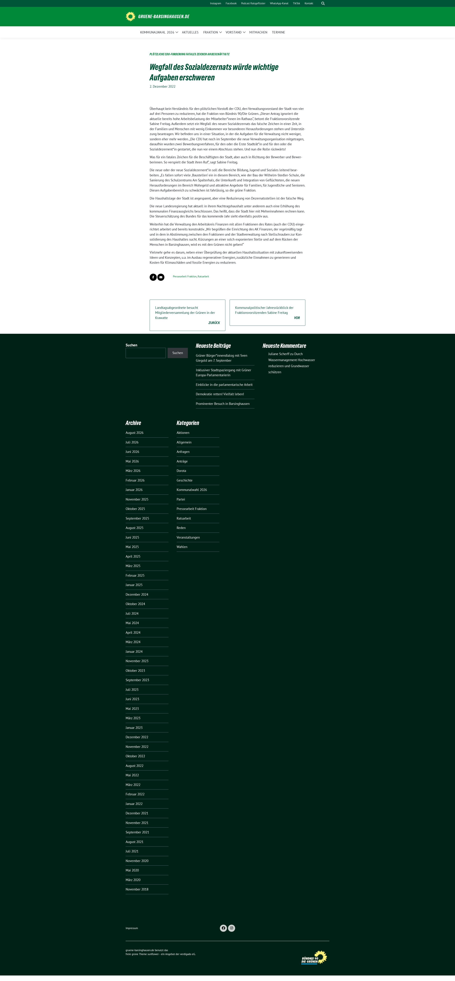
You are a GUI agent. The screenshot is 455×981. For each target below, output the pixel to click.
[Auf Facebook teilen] (153, 277)
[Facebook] (223, 928)
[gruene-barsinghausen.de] (130, 16)
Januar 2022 (134, 804)
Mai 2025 (132, 547)
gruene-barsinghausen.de (163, 16)
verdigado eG (187, 954)
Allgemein (184, 442)
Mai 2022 (132, 775)
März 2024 (133, 642)
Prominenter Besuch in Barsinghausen (223, 404)
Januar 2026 (134, 490)
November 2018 (137, 889)
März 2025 (133, 566)
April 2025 (133, 556)
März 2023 (133, 718)
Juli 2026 (132, 442)
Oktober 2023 (135, 670)
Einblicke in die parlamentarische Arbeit (224, 384)
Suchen (131, 345)
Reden (181, 528)
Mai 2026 (132, 461)
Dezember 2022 (137, 737)
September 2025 (137, 518)
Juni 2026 (132, 452)
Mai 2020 (132, 870)
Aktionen (183, 432)
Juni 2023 (132, 699)
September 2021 (137, 832)
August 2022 (134, 766)
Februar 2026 (135, 480)
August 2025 (134, 528)
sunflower (153, 954)
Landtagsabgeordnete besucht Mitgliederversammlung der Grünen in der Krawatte (187, 315)
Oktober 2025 (135, 509)
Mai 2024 (132, 623)
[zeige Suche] (323, 3)
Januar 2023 (134, 727)
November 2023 (137, 661)
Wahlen (182, 547)
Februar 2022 (135, 794)
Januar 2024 (134, 651)
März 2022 (133, 785)
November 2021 (137, 823)
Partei (181, 499)
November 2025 (137, 499)
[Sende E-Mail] (160, 277)
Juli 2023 (132, 689)
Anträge (182, 461)
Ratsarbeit (203, 276)
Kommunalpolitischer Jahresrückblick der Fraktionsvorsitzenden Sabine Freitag (267, 312)
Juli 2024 (132, 613)
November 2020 (137, 861)
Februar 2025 (135, 575)
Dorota (181, 471)
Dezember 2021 (137, 813)
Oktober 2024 (135, 604)
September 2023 (137, 680)
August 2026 (134, 432)
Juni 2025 (132, 537)
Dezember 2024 (137, 594)
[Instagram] (231, 928)
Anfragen (183, 452)
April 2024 (133, 632)
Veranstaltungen (188, 537)
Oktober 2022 (135, 756)
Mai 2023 (132, 708)
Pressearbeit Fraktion (185, 276)
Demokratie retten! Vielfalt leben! (220, 394)
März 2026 (133, 471)
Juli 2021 (132, 851)
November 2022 (137, 747)
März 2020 (133, 880)
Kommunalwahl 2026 (192, 490)
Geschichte (184, 480)
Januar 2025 (134, 585)
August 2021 (134, 842)
